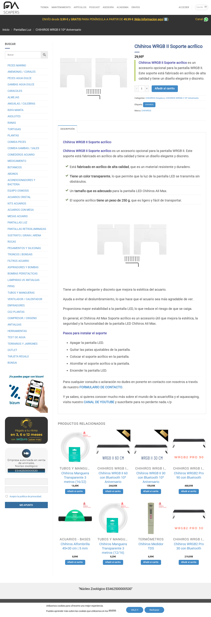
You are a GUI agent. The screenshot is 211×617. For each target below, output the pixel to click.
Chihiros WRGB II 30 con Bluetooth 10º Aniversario (150, 477)
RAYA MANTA (15, 110)
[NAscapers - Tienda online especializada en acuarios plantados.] (18, 7)
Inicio (5, 29)
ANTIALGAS (14, 324)
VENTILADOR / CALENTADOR (25, 299)
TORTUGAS (14, 129)
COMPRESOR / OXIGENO (22, 318)
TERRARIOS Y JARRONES (23, 343)
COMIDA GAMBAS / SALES (23, 148)
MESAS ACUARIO (18, 216)
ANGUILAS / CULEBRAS (21, 103)
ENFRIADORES (16, 305)
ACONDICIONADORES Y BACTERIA (21, 182)
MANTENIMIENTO (61, 7)
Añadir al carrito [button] (75, 491)
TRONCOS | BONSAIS (20, 254)
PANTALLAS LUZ (17, 222)
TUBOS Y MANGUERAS (21, 292)
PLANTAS (13, 135)
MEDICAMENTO (17, 161)
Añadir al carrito (165, 88)
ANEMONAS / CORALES (22, 71)
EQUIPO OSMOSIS (18, 190)
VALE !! (134, 610)
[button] (201, 7)
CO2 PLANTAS (16, 311)
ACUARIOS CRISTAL (19, 197)
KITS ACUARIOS (17, 203)
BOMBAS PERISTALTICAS (23, 273)
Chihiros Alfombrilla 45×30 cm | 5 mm (75, 546)
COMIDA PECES (17, 142)
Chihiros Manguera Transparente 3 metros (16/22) (75, 477)
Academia (122, 7)
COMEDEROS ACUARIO (21, 154)
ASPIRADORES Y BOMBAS (23, 267)
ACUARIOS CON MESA (21, 209)
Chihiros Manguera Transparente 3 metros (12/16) (113, 548)
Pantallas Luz (22, 29)
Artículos (80, 7)
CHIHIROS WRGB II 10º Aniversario (58, 29)
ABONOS (13, 173)
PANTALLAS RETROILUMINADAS (27, 229)
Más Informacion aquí (149, 19)
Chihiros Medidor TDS (150, 546)
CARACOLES (15, 90)
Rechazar (154, 610)
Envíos (136, 7)
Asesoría (108, 7)
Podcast (94, 7)
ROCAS (12, 241)
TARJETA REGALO (18, 356)
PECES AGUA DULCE (19, 78)
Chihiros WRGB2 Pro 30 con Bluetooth (189, 546)
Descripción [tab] (67, 129)
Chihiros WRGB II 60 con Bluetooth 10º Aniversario (113, 477)
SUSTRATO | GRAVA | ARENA (24, 235)
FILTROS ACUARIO (18, 260)
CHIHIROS (149, 105)
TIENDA (44, 7)
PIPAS (11, 286)
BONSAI (12, 362)
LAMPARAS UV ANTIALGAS (24, 280)
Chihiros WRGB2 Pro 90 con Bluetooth (189, 475)
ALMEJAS (13, 97)
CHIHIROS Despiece (155, 98)
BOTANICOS (15, 167)
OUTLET (12, 350)
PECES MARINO (17, 65)
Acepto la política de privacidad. (26, 496)
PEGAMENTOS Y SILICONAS (24, 248)
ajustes (112, 610)
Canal (199, 19)
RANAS (12, 122)
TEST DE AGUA (16, 337)
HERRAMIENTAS (17, 331)
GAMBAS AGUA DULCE (21, 84)
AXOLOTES (14, 116)
